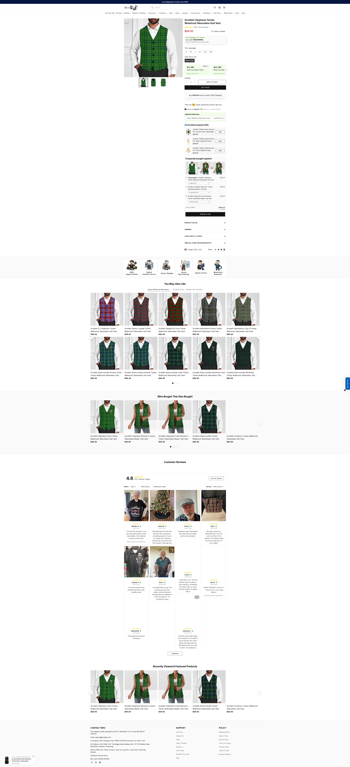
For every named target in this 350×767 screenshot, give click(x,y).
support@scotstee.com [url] (103, 737)
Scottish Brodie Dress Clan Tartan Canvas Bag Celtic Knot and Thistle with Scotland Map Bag (214, 595)
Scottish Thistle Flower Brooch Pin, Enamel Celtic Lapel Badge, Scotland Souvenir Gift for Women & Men (204, 130)
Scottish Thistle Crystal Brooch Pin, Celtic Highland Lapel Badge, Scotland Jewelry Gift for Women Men (203, 149)
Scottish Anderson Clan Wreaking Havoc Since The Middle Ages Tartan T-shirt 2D (136, 541)
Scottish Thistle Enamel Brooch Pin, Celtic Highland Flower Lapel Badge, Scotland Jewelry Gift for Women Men (204, 140)
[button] (347, 383)
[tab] (172, 383)
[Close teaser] (345, 390)
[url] (201, 27)
